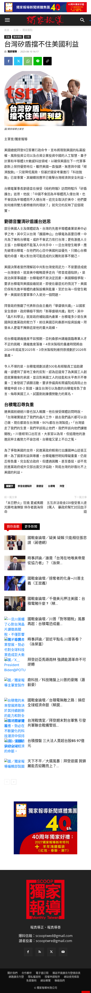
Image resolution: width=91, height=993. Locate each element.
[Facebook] (8, 61)
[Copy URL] (47, 61)
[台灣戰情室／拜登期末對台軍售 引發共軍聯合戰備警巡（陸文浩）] (14, 725)
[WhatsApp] (28, 61)
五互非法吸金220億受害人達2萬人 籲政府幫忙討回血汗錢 (67, 507)
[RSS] (40, 952)
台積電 (51, 486)
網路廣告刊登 (16, 977)
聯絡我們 (60, 980)
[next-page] (13, 782)
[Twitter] (18, 61)
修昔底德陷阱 (25, 486)
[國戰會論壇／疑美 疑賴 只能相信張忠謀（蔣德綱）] (14, 542)
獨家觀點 (27, 30)
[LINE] (37, 61)
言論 (15, 30)
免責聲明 (31, 980)
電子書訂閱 (42, 973)
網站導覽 (45, 980)
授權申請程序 (52, 977)
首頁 (6, 30)
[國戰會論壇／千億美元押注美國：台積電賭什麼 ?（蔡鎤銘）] (14, 603)
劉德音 (39, 486)
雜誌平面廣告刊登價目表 (66, 973)
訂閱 (27, 36)
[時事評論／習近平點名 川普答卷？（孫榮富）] (14, 644)
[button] (7, 20)
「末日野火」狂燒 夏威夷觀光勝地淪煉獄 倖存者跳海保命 (23, 507)
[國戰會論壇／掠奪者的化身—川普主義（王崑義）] (14, 583)
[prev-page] (7, 782)
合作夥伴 (27, 973)
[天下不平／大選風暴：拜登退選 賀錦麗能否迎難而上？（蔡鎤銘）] (14, 766)
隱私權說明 (34, 977)
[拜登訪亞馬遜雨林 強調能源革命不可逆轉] (14, 664)
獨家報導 (12, 51)
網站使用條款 (71, 977)
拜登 (62, 486)
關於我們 (12, 973)
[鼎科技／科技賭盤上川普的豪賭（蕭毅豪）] (14, 685)
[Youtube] (63, 952)
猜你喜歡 (13, 526)
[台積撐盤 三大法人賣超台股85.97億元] (14, 745)
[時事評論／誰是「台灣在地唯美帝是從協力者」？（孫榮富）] (14, 563)
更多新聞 (31, 526)
